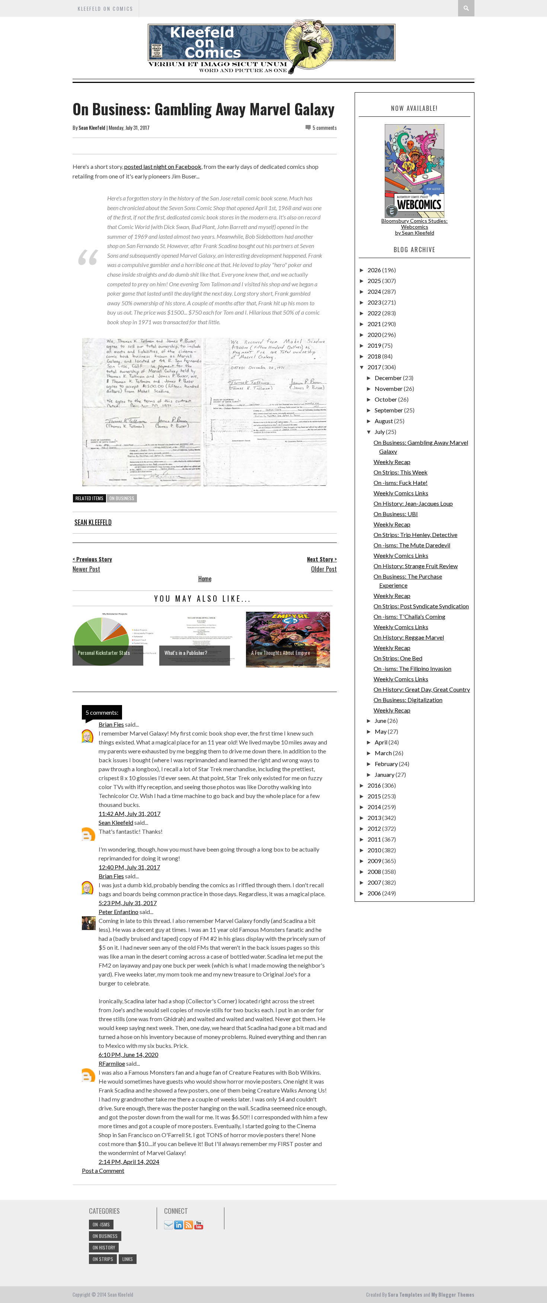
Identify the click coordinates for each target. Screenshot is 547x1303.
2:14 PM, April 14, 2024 (129, 1161)
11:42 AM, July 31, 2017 (129, 813)
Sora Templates (405, 1294)
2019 (375, 345)
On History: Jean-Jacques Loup (413, 503)
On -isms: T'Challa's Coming (409, 616)
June (381, 720)
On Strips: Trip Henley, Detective (415, 534)
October (386, 399)
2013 (375, 817)
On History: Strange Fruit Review (416, 565)
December (389, 377)
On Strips (103, 1259)
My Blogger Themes (452, 1294)
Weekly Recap (392, 461)
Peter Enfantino (118, 911)
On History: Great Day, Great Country (422, 689)
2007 (375, 882)
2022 (375, 312)
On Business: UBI (396, 513)
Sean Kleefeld (92, 127)
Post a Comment (103, 1170)
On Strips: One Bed (398, 658)
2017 (375, 366)
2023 (375, 302)
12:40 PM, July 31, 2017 (129, 867)
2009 (375, 860)
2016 (375, 785)
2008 (375, 871)
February (387, 763)
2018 (375, 356)
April (381, 742)
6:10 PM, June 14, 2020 (128, 1054)
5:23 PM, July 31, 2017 (128, 902)
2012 (375, 828)
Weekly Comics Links (401, 492)
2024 (375, 291)
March (384, 752)
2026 (375, 269)
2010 (375, 849)
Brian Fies (111, 724)
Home (204, 578)
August (384, 420)
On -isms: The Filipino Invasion (412, 668)
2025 (375, 280)
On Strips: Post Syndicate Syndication (421, 605)
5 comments (325, 127)
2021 (375, 323)
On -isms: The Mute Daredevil (412, 544)
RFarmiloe (112, 1063)
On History (104, 1247)
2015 (375, 796)
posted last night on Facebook (162, 166)
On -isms (101, 1224)
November (389, 388)
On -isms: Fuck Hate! (401, 482)
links (127, 1259)
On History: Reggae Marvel (409, 637)
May (381, 731)
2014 (375, 806)
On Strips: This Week (401, 472)
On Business (121, 498)
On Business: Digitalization (408, 699)
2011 (375, 839)
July (380, 431)
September (389, 410)
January (385, 774)
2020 (375, 334)
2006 (375, 893)
